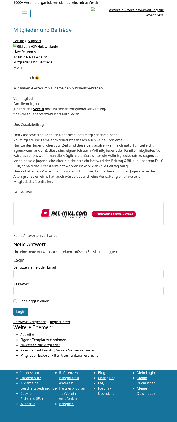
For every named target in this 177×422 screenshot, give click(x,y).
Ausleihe (27, 334)
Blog (101, 372)
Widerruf (27, 403)
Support (34, 41)
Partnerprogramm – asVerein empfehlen (74, 393)
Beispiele (66, 403)
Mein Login (146, 372)
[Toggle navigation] (25, 13)
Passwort (21, 284)
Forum (18, 41)
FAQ (101, 383)
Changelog (107, 377)
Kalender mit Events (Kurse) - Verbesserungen (57, 350)
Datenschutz (30, 377)
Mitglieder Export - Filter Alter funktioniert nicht (59, 355)
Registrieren (60, 321)
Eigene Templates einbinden (43, 339)
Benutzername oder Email (34, 267)
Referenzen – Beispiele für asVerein (70, 377)
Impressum (29, 372)
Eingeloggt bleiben (34, 301)
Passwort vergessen (29, 321)
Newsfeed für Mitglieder (40, 345)
